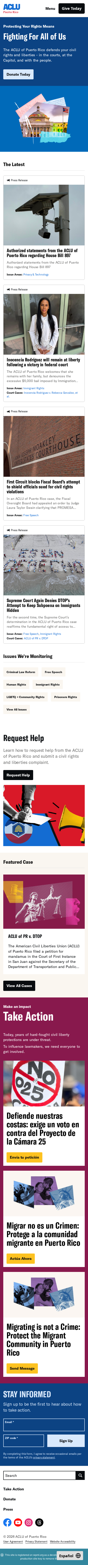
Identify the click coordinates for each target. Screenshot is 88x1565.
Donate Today (18, 74)
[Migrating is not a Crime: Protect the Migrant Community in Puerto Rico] (44, 1324)
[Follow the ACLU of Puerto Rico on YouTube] (18, 1523)
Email (9, 1422)
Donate (9, 1499)
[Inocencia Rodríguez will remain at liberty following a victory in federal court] (44, 343)
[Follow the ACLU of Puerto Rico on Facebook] (7, 1523)
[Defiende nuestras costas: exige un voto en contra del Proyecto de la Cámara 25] (44, 1113)
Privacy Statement (36, 1541)
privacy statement (44, 1457)
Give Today (71, 8)
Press (8, 1509)
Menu (50, 8)
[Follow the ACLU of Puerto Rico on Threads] (39, 1523)
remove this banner (56, 1558)
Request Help (18, 775)
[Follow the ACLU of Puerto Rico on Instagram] (29, 1523)
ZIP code (11, 1438)
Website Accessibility (62, 1541)
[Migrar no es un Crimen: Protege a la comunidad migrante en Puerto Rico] (44, 1219)
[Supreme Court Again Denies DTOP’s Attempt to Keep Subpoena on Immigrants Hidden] (44, 585)
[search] (80, 1475)
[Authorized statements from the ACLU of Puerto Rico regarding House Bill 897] (44, 228)
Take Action (13, 1489)
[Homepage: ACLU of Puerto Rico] (17, 8)
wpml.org (38, 1554)
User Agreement (13, 1541)
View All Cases (19, 985)
